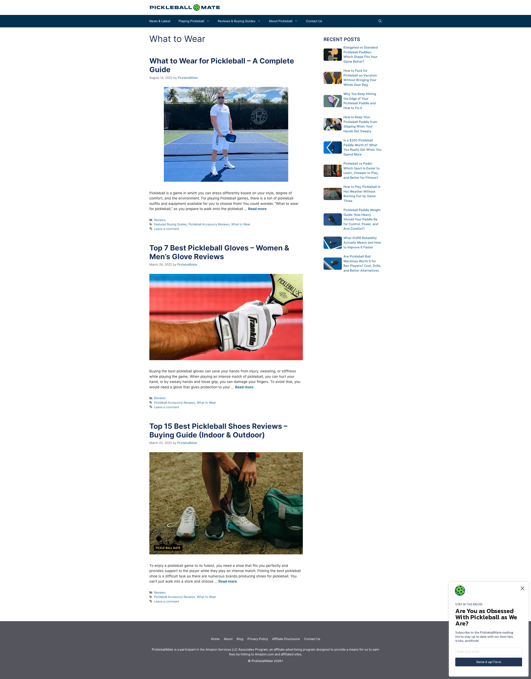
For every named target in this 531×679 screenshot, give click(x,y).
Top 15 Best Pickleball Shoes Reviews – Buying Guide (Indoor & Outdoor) (218, 430)
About (228, 639)
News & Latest (159, 21)
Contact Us (314, 21)
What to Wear (240, 224)
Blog (240, 639)
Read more (257, 209)
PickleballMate (162, 649)
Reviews (160, 220)
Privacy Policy (257, 639)
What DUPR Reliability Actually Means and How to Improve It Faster (362, 242)
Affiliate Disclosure (286, 639)
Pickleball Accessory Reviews (209, 224)
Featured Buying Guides (170, 224)
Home (215, 639)
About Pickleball (280, 21)
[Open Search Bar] (380, 21)
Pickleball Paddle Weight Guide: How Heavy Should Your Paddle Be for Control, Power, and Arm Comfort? (362, 219)
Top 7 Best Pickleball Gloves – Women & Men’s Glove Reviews (219, 252)
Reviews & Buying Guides (236, 21)
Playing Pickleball (191, 21)
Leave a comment (166, 229)
